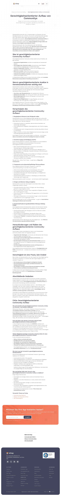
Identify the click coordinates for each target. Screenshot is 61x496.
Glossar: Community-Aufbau (30, 438)
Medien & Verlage (24, 483)
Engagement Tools (10, 481)
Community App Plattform (20, 395)
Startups (22, 485)
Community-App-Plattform (30, 436)
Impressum (24, 491)
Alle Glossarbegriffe (18, 398)
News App (23, 473)
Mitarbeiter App (24, 469)
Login (43, 3)
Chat (7, 479)
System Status (37, 485)
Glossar (36, 479)
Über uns (51, 469)
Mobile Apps (9, 471)
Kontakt (50, 477)
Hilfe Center (37, 483)
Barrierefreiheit (34, 491)
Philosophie (51, 473)
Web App (8, 473)
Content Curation (10, 477)
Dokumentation (37, 469)
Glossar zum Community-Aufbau (21, 396)
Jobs (50, 475)
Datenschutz (37, 471)
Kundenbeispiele (37, 475)
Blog (35, 473)
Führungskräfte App (25, 471)
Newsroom (51, 471)
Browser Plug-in (9, 485)
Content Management (11, 475)
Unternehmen (23, 479)
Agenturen (23, 481)
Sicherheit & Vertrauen (39, 477)
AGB (29, 491)
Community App (24, 475)
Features (8, 469)
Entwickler (36, 481)
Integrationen (9, 483)
